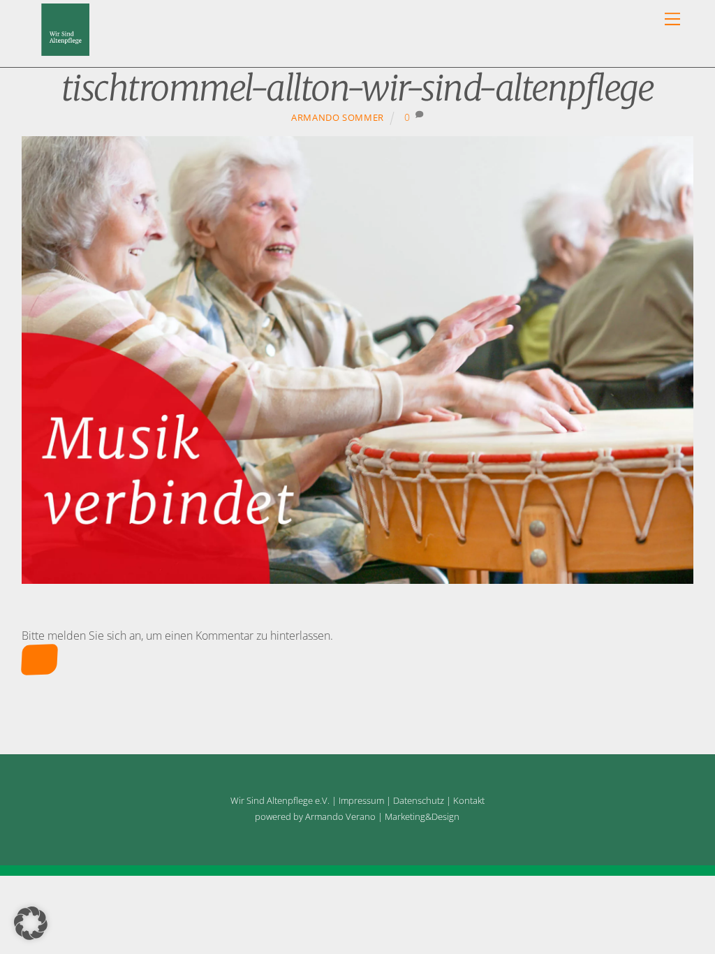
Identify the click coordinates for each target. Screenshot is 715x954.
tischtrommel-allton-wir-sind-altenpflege (357, 88)
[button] (30, 923)
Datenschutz (418, 800)
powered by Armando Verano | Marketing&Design (357, 816)
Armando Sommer (337, 117)
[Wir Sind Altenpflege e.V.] (65, 49)
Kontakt (469, 800)
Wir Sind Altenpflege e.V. (280, 800)
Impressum (361, 800)
